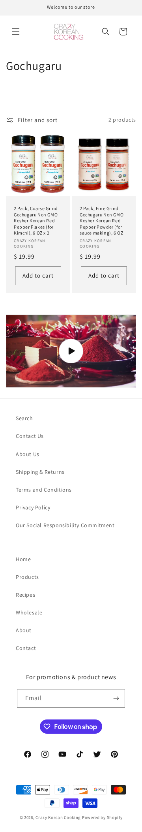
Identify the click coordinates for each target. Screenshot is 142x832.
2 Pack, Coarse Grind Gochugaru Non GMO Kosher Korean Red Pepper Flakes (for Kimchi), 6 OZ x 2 (36, 220)
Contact (26, 648)
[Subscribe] (116, 698)
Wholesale (29, 612)
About (24, 630)
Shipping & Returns (40, 471)
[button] (15, 31)
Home (23, 559)
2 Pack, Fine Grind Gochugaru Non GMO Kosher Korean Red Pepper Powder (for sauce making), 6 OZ (101, 220)
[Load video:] (71, 351)
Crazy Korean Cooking (58, 817)
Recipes (25, 594)
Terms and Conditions (44, 489)
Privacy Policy (33, 507)
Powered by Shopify (102, 817)
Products (27, 576)
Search (24, 418)
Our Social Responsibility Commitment (65, 525)
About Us (27, 454)
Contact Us (30, 435)
